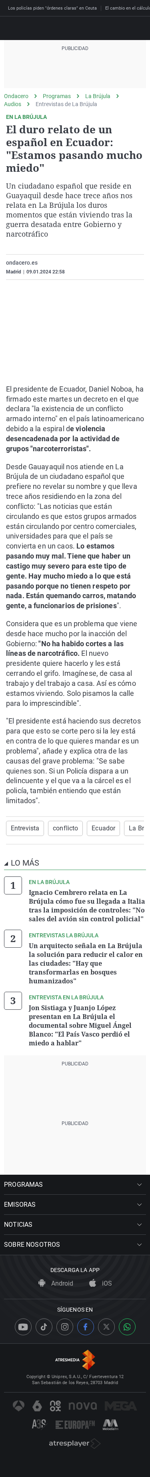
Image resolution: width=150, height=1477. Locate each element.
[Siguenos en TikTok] (44, 1326)
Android (61, 1283)
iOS (106, 1283)
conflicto (65, 828)
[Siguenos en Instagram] (64, 1326)
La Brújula (97, 96)
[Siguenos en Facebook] (85, 1326)
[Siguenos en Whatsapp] (127, 1326)
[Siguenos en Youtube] (23, 1326)
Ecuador (103, 828)
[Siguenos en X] (106, 1326)
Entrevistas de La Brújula (66, 104)
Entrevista (25, 828)
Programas (57, 96)
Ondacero (16, 96)
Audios (12, 104)
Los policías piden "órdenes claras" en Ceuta (52, 8)
